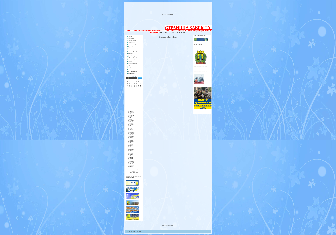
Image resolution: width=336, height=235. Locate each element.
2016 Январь (130, 166)
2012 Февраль (131, 112)
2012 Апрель (131, 115)
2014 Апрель (131, 141)
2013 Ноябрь (131, 135)
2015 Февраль (131, 152)
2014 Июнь (130, 142)
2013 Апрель (131, 127)
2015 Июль (130, 158)
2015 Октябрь (131, 162)
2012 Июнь (130, 118)
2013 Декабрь (131, 136)
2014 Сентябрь (131, 146)
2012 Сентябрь (131, 120)
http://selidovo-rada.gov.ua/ (172, 32)
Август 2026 (134, 76)
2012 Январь (130, 111)
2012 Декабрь (131, 121)
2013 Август (130, 131)
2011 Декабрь (131, 110)
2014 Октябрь (131, 148)
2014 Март (130, 140)
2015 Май (130, 156)
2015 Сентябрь (131, 161)
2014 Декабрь (131, 149)
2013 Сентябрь (131, 132)
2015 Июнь (130, 157)
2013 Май (130, 128)
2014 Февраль (131, 138)
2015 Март (130, 153)
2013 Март (130, 125)
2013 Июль (130, 129)
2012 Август (130, 119)
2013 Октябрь (131, 133)
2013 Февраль (131, 124)
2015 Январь (130, 150)
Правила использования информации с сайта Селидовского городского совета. (133, 176)
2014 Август (130, 145)
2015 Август (130, 159)
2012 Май (130, 116)
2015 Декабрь (131, 165)
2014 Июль (130, 144)
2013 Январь (130, 123)
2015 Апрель (131, 154)
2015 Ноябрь (131, 163)
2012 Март (130, 114)
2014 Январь (130, 137)
